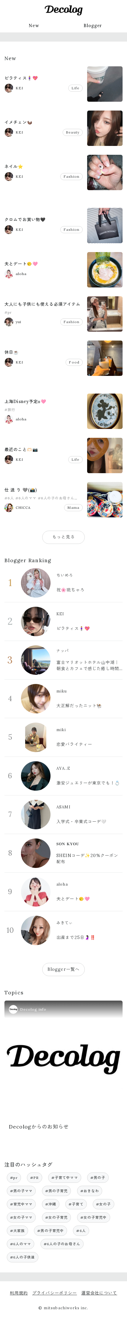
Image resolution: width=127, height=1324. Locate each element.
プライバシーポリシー (54, 1293)
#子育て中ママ (64, 1177)
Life (75, 88)
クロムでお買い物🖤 (25, 219)
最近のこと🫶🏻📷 (21, 449)
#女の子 (103, 1204)
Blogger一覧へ (63, 969)
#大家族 (17, 1230)
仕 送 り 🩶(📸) (20, 490)
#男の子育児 (56, 1191)
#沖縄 (50, 1204)
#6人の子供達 (22, 1257)
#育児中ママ (21, 1204)
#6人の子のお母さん (56, 498)
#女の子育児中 (93, 1217)
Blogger (93, 25)
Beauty (72, 132)
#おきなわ (89, 1191)
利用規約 (19, 1293)
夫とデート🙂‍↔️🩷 (21, 264)
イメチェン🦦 (18, 122)
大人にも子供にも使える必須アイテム (42, 304)
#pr (8, 312)
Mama (73, 507)
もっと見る (63, 537)
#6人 (9, 498)
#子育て (76, 1204)
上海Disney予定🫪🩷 (25, 401)
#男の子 (97, 1177)
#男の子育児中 (50, 1230)
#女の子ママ (21, 1217)
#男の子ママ (21, 1191)
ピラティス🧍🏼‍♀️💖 (21, 78)
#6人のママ (26, 498)
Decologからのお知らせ (39, 1127)
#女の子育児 (56, 1217)
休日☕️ (11, 352)
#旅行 (9, 409)
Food (74, 362)
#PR (34, 1177)
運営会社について (99, 1293)
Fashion (71, 176)
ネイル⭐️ (14, 166)
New (34, 25)
